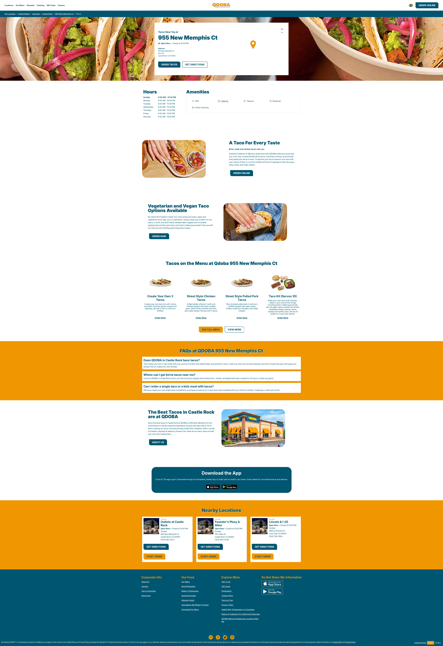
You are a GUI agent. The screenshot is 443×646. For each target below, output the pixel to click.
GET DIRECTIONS (194, 64)
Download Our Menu (190, 609)
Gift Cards (51, 5)
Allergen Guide (187, 600)
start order (154, 556)
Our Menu (20, 5)
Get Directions (156, 546)
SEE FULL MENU (211, 329)
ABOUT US (158, 442)
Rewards (30, 5)
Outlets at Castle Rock (172, 523)
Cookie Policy (227, 595)
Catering (40, 5)
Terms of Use (227, 600)
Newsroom (146, 595)
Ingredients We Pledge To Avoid (195, 605)
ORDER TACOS (169, 64)
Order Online (427, 5)
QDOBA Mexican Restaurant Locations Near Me (240, 620)
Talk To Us (226, 582)
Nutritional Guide (188, 595)
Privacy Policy (228, 605)
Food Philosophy (188, 586)
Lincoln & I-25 (278, 522)
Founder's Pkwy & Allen (227, 523)
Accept (430, 643)
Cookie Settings (420, 643)
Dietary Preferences (189, 591)
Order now (160, 318)
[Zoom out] (282, 32)
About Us (145, 582)
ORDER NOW (159, 236)
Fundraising (226, 591)
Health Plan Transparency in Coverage (238, 609)
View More (234, 329)
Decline (438, 643)
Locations (9, 5)
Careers (61, 5)
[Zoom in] (282, 29)
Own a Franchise (148, 591)
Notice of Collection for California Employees (241, 614)
